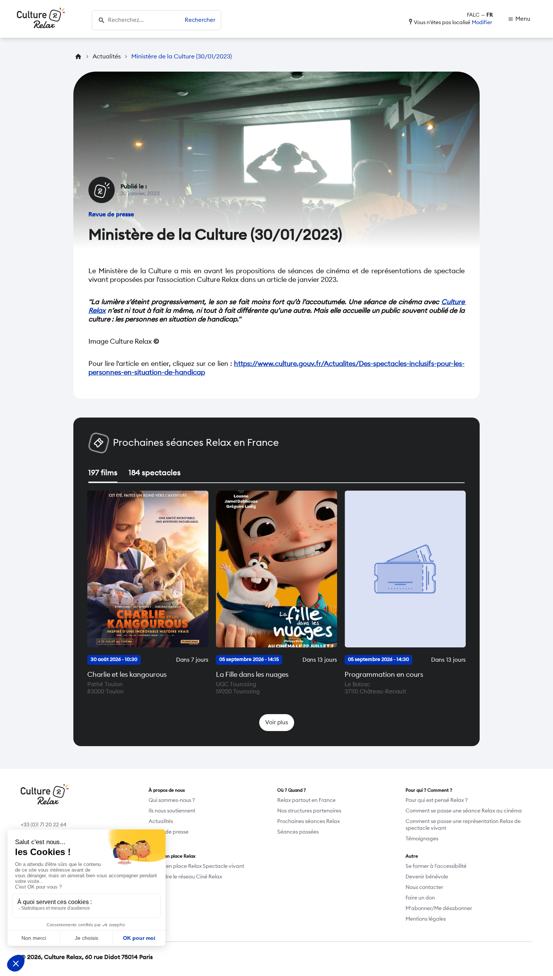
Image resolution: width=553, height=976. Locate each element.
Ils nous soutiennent (172, 811)
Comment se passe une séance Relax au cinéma (464, 811)
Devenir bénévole (427, 877)
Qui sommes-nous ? (172, 800)
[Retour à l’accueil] (41, 19)
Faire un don (420, 898)
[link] (519, 19)
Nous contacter (424, 887)
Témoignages (422, 838)
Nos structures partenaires (309, 811)
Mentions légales (426, 919)
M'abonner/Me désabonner (439, 908)
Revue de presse (168, 832)
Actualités (161, 821)
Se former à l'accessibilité (436, 866)
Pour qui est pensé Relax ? (437, 800)
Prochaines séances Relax (308, 821)
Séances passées (298, 832)
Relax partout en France (306, 800)
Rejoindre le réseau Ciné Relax (185, 877)
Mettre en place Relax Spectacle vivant (196, 866)
